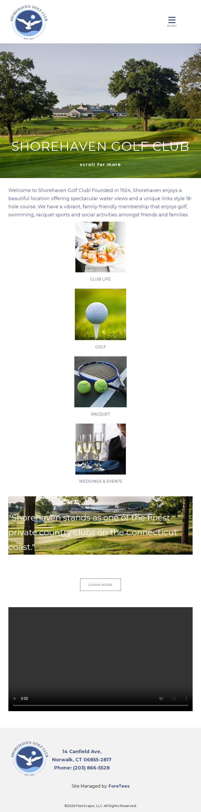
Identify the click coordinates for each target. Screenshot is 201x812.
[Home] (29, 40)
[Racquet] (100, 406)
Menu (172, 26)
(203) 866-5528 (91, 768)
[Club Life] (100, 271)
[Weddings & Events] (100, 473)
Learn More (100, 585)
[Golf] (100, 338)
